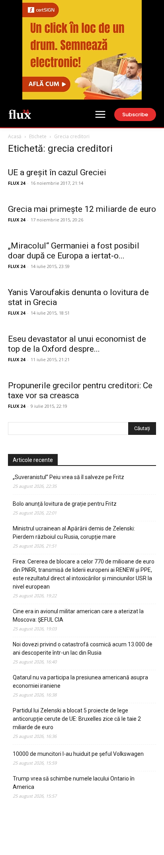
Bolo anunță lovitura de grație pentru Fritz (65, 504)
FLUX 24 (16, 183)
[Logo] (20, 114)
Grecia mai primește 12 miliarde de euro (82, 209)
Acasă (14, 136)
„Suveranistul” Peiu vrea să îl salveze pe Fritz (68, 477)
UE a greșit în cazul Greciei (57, 172)
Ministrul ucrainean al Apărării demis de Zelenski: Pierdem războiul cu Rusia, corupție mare (74, 532)
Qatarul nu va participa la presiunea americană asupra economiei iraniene (80, 681)
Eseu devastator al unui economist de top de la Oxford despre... (77, 344)
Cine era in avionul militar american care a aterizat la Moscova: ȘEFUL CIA (78, 615)
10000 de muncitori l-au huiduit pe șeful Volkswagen (78, 754)
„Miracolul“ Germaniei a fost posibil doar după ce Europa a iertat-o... (73, 250)
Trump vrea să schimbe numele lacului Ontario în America (74, 782)
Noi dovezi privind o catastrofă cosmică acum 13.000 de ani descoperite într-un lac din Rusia (82, 648)
